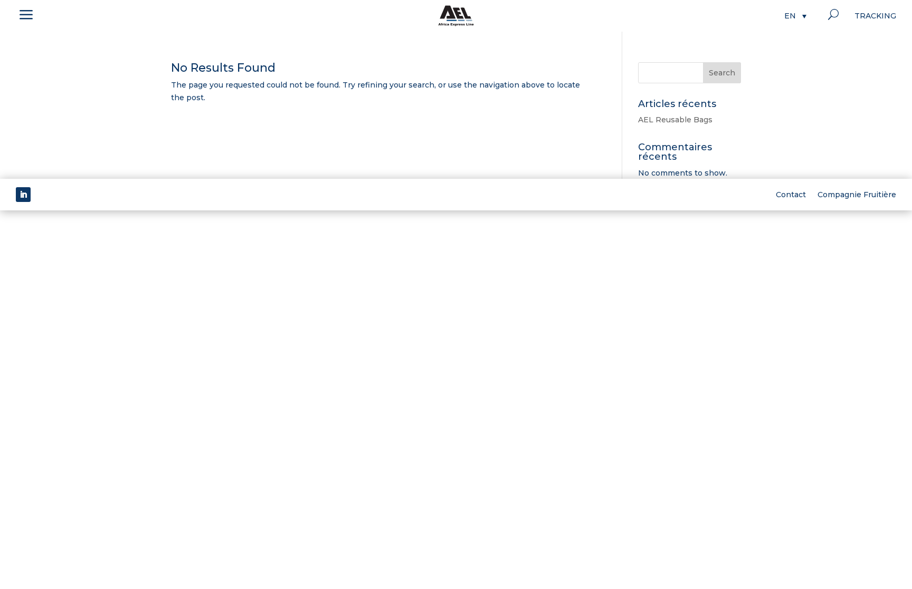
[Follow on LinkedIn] (23, 194)
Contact (791, 194)
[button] (795, 15)
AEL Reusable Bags (675, 119)
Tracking (875, 16)
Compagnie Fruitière (857, 194)
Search (722, 73)
